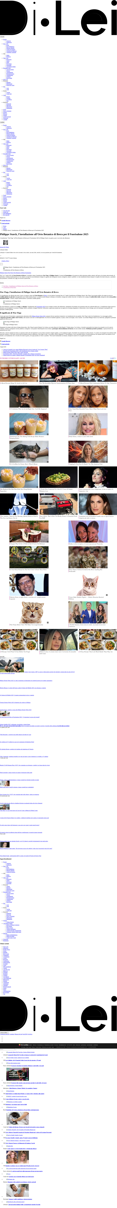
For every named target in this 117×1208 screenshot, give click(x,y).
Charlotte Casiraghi (11, 52)
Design (8, 71)
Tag (4, 994)
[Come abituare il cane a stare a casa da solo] (60, 1096)
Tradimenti (6, 955)
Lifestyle (8, 41)
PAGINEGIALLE (40, 1045)
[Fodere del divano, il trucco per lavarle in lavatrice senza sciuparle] (60, 1118)
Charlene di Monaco (11, 51)
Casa (4, 227)
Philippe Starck (4, 272)
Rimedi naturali (7, 986)
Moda (7, 55)
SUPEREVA (95, 1045)
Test (7, 101)
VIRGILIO (35, 1045)
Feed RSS (25, 1034)
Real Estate (9, 78)
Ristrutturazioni (10, 73)
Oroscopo (5, 118)
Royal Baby (6, 992)
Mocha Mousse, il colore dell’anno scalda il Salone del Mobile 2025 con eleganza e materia (23, 688)
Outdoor (8, 76)
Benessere (8, 59)
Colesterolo (6, 982)
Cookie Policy (38, 1047)
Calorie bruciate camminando (13, 930)
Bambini (5, 974)
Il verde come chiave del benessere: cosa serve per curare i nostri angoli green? (19, 825)
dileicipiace (9, 106)
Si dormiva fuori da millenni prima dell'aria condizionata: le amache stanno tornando (21, 832)
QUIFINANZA (83, 1045)
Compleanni (6, 956)
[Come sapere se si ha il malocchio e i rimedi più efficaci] (60, 1146)
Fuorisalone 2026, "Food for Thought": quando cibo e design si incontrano (22, 353)
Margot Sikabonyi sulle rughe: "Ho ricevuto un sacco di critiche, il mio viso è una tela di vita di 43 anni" (26, 848)
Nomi (4, 109)
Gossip (5, 958)
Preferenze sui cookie (46, 1047)
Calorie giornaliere (11, 929)
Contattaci (11, 1034)
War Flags (10, 272)
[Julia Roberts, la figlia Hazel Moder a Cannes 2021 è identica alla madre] (60, 1091)
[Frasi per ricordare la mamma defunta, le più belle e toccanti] (60, 1063)
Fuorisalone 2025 (41, 306)
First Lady (5, 946)
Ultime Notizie (10, 922)
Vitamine (5, 985)
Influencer (5, 948)
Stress (4, 989)
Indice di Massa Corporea (12, 925)
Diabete (5, 981)
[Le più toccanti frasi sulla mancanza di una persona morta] (60, 1168)
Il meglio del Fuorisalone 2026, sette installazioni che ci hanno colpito (20, 351)
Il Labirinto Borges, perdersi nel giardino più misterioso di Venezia (16, 749)
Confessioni (6, 961)
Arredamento (9, 72)
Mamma (8, 82)
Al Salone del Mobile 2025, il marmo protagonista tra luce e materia (17, 695)
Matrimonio (9, 84)
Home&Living (7, 68)
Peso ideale (9, 926)
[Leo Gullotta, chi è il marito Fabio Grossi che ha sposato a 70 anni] (60, 1057)
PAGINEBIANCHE (62, 1045)
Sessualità (8, 65)
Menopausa (6, 979)
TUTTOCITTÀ (69, 1045)
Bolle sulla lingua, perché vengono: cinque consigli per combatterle (17, 787)
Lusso (4, 965)
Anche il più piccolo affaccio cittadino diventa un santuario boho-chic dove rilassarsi (21, 803)
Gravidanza (6, 976)
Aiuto (53, 1047)
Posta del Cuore (10, 85)
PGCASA (56, 1045)
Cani (7, 88)
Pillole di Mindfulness (11, 935)
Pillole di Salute (10, 936)
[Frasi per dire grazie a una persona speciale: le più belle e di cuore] (60, 1074)
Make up (5, 971)
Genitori (5, 975)
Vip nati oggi (6, 210)
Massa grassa (9, 927)
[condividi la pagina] (1, 264)
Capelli (5, 968)
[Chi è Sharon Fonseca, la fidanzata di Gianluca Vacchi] (60, 1140)
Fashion (8, 98)
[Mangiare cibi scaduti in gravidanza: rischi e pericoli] (60, 1179)
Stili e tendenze (7, 966)
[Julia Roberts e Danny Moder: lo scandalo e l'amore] (60, 1085)
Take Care (5, 58)
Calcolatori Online (11, 66)
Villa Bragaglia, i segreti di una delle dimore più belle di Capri (15, 734)
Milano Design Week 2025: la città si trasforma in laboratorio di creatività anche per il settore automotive (26, 680)
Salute (7, 61)
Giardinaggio (9, 75)
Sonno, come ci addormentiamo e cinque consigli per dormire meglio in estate (19, 780)
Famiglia (5, 972)
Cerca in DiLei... (4, 1032)
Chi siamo (23, 1047)
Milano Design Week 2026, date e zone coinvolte (15, 352)
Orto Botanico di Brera (19, 272)
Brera (45, 295)
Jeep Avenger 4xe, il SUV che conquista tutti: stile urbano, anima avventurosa (19, 794)
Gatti (7, 89)
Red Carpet (6, 954)
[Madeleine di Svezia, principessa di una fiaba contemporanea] (60, 1107)
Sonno (4, 988)
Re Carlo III (6, 215)
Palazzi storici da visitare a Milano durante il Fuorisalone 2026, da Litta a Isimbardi (24, 355)
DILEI (74, 1045)
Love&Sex (9, 99)
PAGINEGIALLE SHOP (49, 1045)
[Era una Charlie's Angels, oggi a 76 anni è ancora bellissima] (60, 1135)
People (5, 39)
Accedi (2, 36)
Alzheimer (5, 984)
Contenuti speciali (4, 1034)
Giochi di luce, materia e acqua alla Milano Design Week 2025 (15, 710)
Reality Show (6, 949)
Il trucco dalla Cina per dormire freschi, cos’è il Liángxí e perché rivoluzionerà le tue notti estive (24, 841)
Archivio (30, 1034)
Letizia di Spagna (10, 49)
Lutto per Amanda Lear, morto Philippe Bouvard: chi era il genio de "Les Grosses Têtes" (25, 349)
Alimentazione (7, 991)
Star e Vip (5, 43)
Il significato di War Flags (9, 287)
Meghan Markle (10, 48)
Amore (8, 886)
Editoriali (8, 104)
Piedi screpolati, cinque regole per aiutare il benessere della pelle (16, 772)
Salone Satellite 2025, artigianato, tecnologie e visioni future (15, 724)
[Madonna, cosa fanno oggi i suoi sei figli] (60, 1102)
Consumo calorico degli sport (13, 932)
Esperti (5, 112)
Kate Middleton (10, 46)
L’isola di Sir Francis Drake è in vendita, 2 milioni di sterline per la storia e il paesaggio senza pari (24, 818)
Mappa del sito (18, 1034)
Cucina (8, 92)
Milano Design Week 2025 (39, 316)
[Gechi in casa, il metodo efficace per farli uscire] (60, 1174)
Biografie (5, 959)
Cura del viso (6, 969)
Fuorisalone (28, 272)
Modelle (5, 952)
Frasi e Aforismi (7, 111)
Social (4, 951)
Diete (7, 62)
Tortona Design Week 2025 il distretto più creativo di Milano (15, 702)
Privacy (33, 1047)
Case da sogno (10, 69)
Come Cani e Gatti (11, 937)
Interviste (8, 105)
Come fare (9, 94)
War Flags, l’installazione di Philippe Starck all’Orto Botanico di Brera (20, 286)
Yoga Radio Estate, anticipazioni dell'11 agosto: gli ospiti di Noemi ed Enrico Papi (20, 855)
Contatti (5, 119)
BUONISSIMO (90, 1045)
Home (4, 226)
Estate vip (5, 212)
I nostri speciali (7, 116)
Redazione (6, 940)
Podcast (5, 114)
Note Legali (28, 1047)
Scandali (5, 964)
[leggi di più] (0, 255)
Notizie (5, 115)
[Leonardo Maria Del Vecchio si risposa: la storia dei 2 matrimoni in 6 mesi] (60, 1052)
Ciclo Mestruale (7, 978)
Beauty (8, 96)
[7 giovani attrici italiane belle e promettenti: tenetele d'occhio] (60, 1202)
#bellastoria (9, 108)
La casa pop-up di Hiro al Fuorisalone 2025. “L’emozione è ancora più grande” (20, 717)
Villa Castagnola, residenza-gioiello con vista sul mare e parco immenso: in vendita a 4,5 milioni (24, 756)
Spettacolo (9, 42)
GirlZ (4, 95)
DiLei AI (5, 79)
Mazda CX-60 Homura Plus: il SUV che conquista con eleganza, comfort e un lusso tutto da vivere (25, 765)
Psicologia (9, 63)
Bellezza (8, 56)
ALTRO (2, 122)
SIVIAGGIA (78, 1045)
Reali (7, 45)
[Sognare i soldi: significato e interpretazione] (60, 1190)
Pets (4, 86)
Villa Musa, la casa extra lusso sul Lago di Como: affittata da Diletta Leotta (19, 810)
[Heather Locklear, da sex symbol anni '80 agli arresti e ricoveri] (60, 1157)
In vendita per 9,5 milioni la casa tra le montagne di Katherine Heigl (17, 742)
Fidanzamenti (6, 962)
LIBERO (30, 1045)
